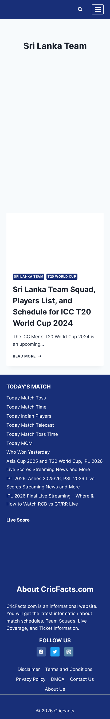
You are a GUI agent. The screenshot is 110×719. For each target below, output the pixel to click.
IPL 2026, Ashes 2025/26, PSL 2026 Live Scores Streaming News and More (50, 482)
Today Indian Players (28, 416)
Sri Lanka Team (28, 276)
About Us (55, 689)
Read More (27, 356)
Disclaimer (29, 669)
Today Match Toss (26, 398)
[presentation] (55, 240)
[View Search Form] (79, 9)
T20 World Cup (62, 276)
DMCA (58, 679)
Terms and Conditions (68, 669)
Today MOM (19, 443)
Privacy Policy (30, 679)
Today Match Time (26, 407)
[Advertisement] (55, 149)
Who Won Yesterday (28, 452)
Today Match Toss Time (32, 434)
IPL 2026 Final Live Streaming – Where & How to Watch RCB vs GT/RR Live (50, 500)
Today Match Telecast (30, 425)
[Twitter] (55, 651)
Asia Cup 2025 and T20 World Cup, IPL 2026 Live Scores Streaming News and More (54, 465)
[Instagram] (69, 651)
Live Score (18, 520)
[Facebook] (41, 651)
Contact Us (82, 679)
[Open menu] (98, 9)
